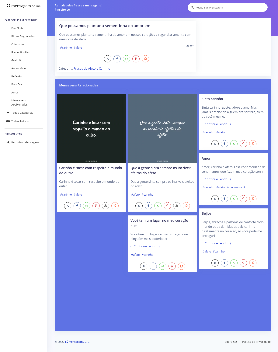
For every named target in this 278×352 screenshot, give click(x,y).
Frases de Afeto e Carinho (92, 68)
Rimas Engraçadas (23, 36)
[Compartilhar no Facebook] (117, 58)
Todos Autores (20, 121)
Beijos (206, 213)
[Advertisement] (233, 47)
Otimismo (17, 44)
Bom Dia (16, 84)
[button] (145, 58)
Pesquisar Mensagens (25, 142)
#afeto (78, 47)
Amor (14, 92)
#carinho (66, 47)
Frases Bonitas (20, 52)
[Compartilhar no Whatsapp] (126, 58)
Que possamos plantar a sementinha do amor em (104, 25)
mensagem (25, 5)
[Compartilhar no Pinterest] (136, 58)
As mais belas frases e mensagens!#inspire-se (78, 7)
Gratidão (16, 60)
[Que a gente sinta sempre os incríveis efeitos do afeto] (162, 128)
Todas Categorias (22, 112)
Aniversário (18, 68)
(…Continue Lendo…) (145, 246)
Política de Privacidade (256, 341)
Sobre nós (231, 341)
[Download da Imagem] (105, 205)
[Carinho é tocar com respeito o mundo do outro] (91, 128)
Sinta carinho (212, 98)
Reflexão (16, 76)
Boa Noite (17, 28)
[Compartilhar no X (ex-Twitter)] (107, 58)
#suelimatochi (235, 187)
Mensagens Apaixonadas (19, 102)
